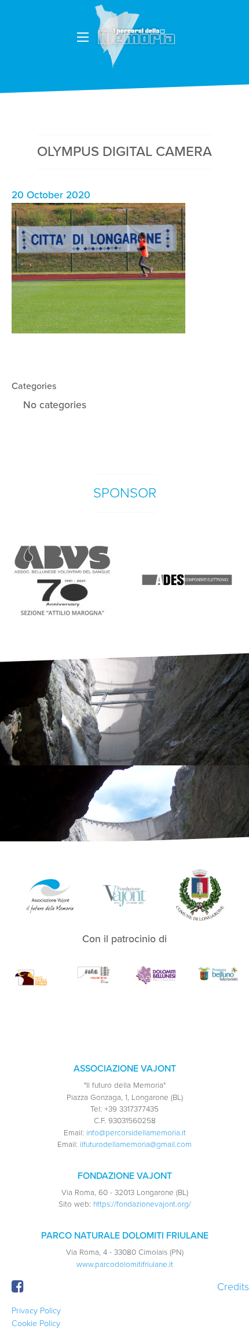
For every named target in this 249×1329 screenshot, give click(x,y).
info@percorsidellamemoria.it (136, 1133)
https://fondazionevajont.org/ (142, 1204)
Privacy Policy (36, 1311)
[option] (62, 580)
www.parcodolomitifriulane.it (124, 1264)
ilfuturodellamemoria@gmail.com (136, 1144)
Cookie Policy (36, 1323)
